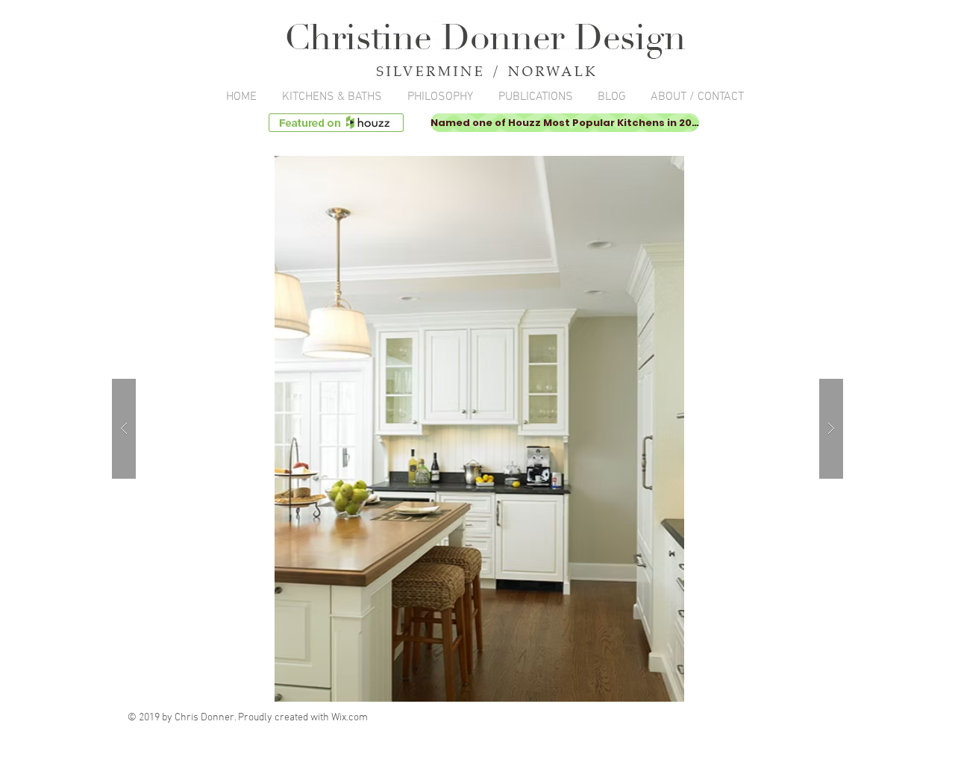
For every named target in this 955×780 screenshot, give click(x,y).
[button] (477, 429)
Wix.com (349, 717)
